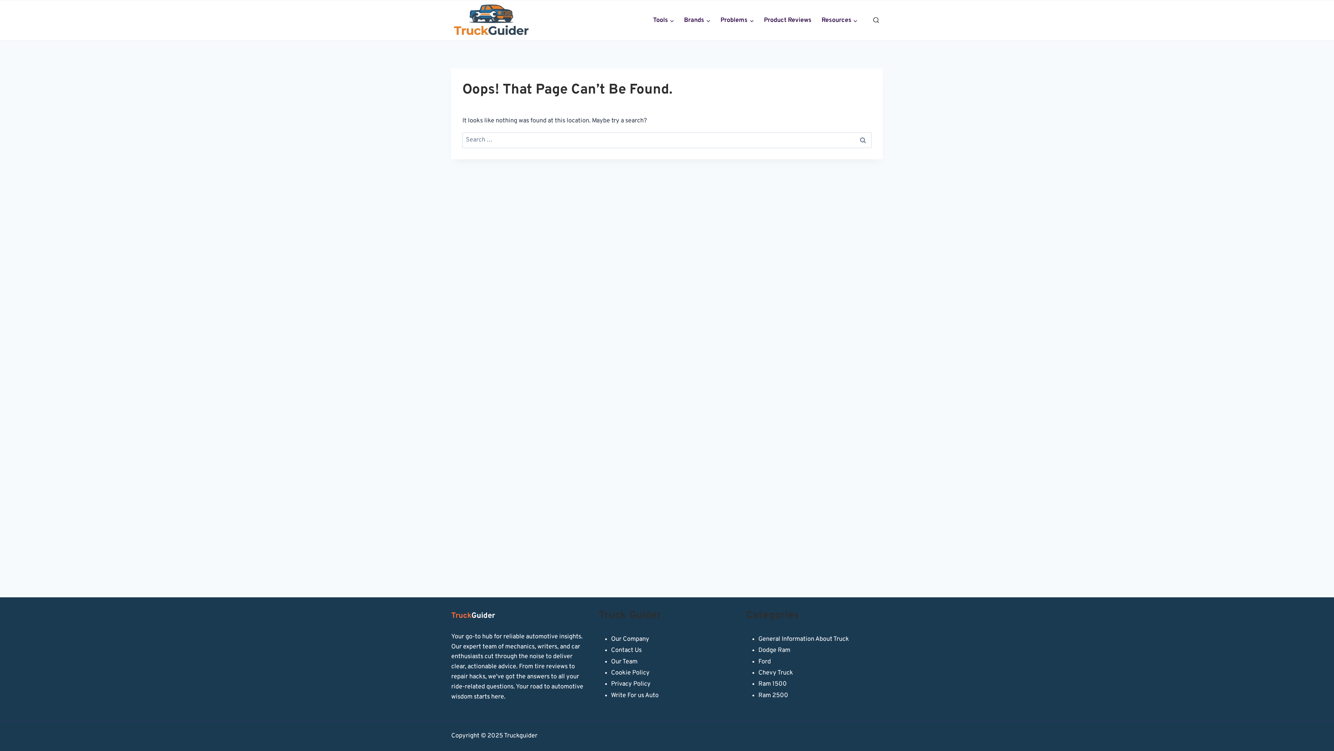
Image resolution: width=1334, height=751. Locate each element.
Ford (764, 662)
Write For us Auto (635, 696)
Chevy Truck (775, 673)
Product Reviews (788, 20)
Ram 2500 (773, 696)
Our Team (624, 662)
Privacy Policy (631, 684)
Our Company (630, 639)
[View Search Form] (876, 20)
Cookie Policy (630, 673)
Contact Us (626, 650)
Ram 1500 (772, 684)
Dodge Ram (774, 650)
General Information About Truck (803, 639)
